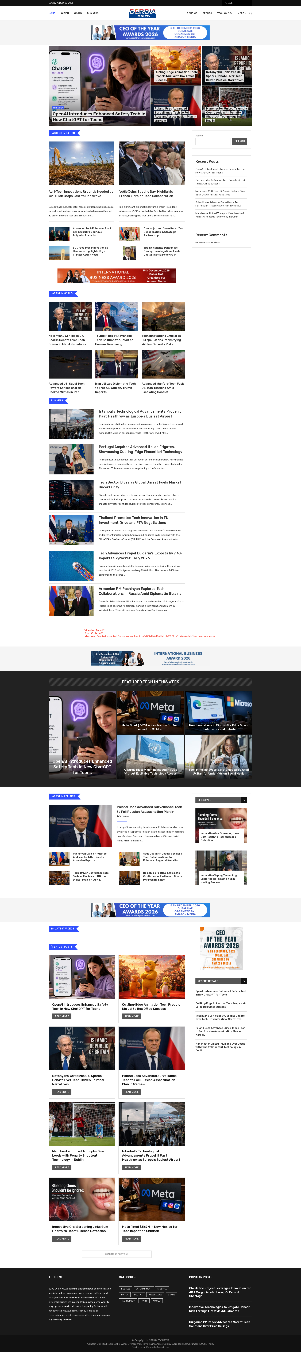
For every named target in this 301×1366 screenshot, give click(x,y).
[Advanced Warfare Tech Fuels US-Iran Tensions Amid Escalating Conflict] (163, 364)
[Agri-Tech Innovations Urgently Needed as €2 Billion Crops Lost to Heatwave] (81, 163)
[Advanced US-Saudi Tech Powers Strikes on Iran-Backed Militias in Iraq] (70, 364)
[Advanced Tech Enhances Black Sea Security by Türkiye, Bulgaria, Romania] (59, 234)
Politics (192, 13)
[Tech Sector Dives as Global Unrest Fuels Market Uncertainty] (71, 495)
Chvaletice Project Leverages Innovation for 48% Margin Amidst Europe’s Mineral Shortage (220, 1292)
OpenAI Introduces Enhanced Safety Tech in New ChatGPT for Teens (82, 767)
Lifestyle (162, 1289)
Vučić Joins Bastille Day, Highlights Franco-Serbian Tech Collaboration (146, 194)
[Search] (250, 13)
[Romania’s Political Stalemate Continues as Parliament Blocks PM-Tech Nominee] (129, 878)
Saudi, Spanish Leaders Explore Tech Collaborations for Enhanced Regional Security (162, 857)
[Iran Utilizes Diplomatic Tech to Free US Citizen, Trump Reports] (116, 364)
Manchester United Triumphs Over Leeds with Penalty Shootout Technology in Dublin (78, 1155)
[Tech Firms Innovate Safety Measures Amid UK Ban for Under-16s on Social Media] (218, 757)
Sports (207, 13)
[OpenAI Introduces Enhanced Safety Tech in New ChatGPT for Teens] (99, 86)
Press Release (155, 1295)
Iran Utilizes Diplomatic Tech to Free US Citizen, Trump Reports (115, 388)
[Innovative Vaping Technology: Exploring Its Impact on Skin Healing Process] (221, 868)
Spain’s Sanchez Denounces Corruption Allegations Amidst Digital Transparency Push (163, 251)
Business (93, 13)
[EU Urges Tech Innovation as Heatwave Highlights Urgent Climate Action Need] (59, 253)
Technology (224, 13)
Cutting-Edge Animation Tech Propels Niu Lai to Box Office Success (176, 76)
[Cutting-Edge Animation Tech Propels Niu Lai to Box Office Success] (175, 66)
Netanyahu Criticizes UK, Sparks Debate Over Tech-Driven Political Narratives (225, 76)
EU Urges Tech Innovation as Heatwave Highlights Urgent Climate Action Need (90, 251)
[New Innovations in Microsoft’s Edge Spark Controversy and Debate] (218, 713)
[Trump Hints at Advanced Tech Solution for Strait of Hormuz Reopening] (116, 316)
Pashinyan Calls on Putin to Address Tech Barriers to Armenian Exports (90, 857)
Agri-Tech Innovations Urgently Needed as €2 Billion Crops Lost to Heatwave (81, 194)
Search (199, 135)
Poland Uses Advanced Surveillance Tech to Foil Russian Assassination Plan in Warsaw (149, 811)
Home (52, 13)
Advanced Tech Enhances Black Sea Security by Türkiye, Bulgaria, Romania (92, 232)
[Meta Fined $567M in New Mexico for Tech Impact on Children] (150, 713)
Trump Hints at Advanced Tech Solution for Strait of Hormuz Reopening (114, 340)
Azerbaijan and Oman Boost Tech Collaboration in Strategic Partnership (164, 232)
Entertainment (144, 1289)
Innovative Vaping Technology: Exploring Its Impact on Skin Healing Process (219, 879)
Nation (64, 13)
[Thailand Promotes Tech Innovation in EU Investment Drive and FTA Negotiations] (71, 530)
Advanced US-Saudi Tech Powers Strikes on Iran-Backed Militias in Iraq (66, 388)
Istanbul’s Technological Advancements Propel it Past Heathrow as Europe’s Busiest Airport (151, 1155)
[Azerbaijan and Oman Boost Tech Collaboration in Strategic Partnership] (129, 234)
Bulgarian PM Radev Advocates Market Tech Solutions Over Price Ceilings (219, 1324)
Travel (144, 1301)
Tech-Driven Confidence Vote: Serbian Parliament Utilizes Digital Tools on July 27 (91, 876)
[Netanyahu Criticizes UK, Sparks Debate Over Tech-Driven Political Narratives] (227, 66)
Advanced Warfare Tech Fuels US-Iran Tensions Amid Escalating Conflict (163, 388)
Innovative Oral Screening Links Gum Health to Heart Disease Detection (220, 837)
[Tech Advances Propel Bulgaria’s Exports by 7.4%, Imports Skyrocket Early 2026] (71, 566)
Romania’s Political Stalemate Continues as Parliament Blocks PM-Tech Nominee (162, 876)
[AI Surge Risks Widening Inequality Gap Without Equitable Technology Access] (150, 757)
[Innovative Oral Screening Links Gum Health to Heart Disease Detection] (221, 825)
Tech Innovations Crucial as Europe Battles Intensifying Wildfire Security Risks (161, 340)
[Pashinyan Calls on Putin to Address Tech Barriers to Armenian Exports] (59, 859)
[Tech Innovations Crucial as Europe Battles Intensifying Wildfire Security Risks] (163, 316)
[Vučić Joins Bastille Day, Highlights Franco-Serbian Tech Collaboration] (152, 163)
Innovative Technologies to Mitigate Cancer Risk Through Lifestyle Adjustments (219, 1309)
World (78, 13)
